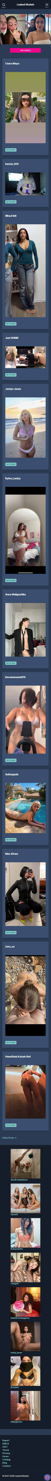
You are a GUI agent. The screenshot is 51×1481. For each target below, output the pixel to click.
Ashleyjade (11, 774)
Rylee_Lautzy (13, 478)
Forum (5, 1456)
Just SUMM (11, 337)
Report (5, 1440)
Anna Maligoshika (15, 594)
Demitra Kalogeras (20, 1318)
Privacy (6, 1453)
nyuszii (14, 1214)
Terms (5, 1450)
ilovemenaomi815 (15, 677)
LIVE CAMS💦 (25, 50)
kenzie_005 (12, 163)
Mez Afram (11, 853)
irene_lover (16, 1352)
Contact (6, 1466)
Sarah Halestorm (19, 1179)
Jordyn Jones (13, 388)
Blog (4, 1463)
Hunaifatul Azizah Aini (18, 1056)
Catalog (6, 1459)
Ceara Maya (12, 63)
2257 (4, 1447)
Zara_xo (9, 946)
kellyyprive (16, 1421)
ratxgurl (15, 1283)
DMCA (5, 1443)
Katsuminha (17, 1249)
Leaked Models (25, 4)
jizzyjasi (15, 1387)
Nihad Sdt (10, 215)
